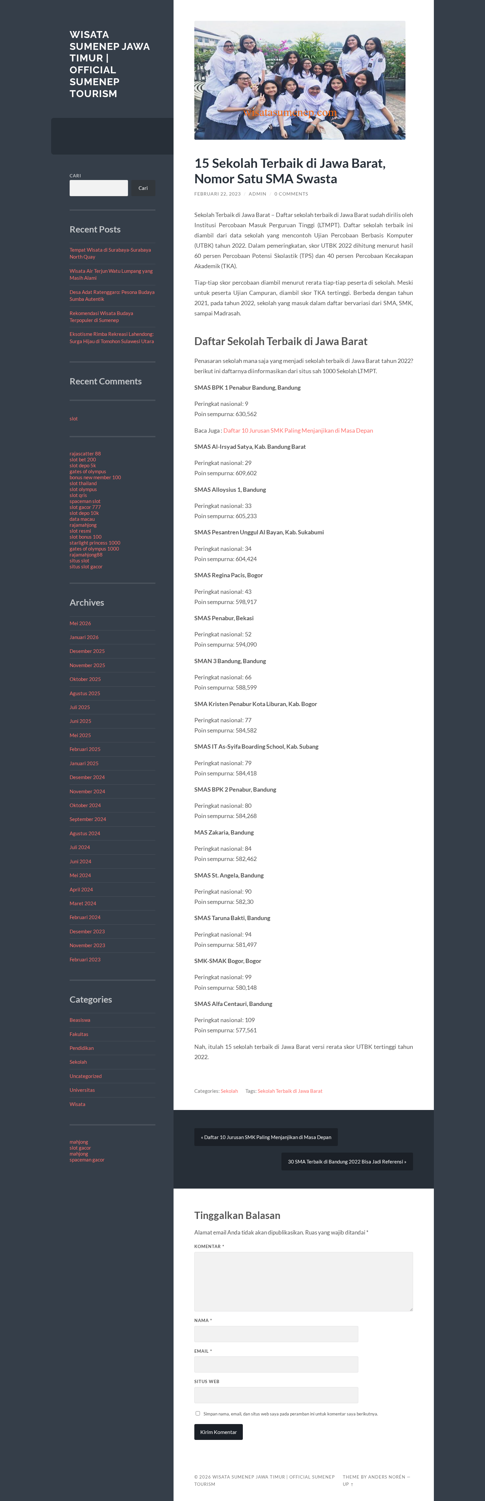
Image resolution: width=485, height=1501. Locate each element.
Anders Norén (386, 1477)
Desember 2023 (87, 931)
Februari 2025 (85, 749)
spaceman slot (85, 501)
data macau (82, 519)
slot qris (78, 495)
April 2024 (81, 889)
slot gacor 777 (85, 507)
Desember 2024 (87, 777)
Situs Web (206, 1381)
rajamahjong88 (86, 554)
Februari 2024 (85, 917)
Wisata (77, 1104)
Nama (203, 1320)
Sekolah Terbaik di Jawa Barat (290, 1091)
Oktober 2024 (85, 805)
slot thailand (83, 483)
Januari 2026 (84, 637)
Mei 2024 (80, 875)
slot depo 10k (84, 513)
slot (74, 418)
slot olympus (83, 489)
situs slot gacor (86, 566)
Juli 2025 (80, 707)
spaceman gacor (87, 1159)
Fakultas (79, 1034)
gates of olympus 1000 (94, 549)
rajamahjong (83, 525)
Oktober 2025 (85, 679)
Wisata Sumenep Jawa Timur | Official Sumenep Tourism (110, 64)
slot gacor (80, 1148)
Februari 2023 (85, 959)
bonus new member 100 (95, 477)
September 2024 (88, 819)
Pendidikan (82, 1048)
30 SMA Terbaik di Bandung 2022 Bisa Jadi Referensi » (347, 1161)
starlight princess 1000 (95, 543)
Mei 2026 (80, 623)
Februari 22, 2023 (217, 194)
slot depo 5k (83, 465)
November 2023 (87, 945)
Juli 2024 (80, 847)
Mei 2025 (80, 735)
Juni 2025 (80, 721)
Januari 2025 (84, 763)
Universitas (82, 1090)
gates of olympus (88, 471)
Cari (75, 175)
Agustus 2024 (85, 833)
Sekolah (78, 1062)
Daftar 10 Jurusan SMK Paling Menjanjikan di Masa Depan (298, 430)
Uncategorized (86, 1076)
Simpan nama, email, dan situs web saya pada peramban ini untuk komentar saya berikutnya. (291, 1413)
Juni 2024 (80, 861)
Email (203, 1351)
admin (258, 194)
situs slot (79, 560)
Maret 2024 (83, 903)
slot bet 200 (83, 459)
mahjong (79, 1142)
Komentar (209, 1246)
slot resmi (80, 531)
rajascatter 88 (85, 453)
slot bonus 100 (86, 537)
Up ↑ (348, 1484)
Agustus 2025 (85, 693)
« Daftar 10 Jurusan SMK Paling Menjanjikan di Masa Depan (266, 1137)
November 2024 (87, 791)
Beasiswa (80, 1020)
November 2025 (87, 665)
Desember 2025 (87, 651)
